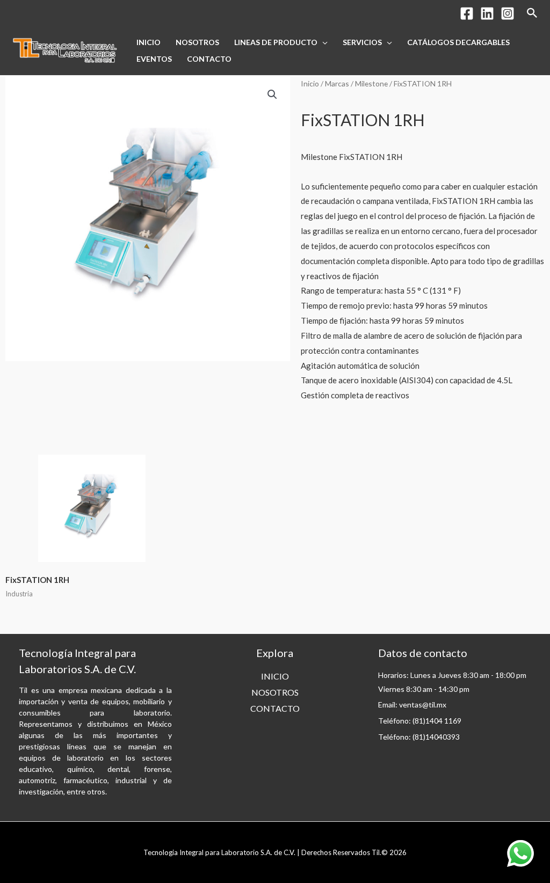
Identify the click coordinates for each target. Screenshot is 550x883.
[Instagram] (508, 13)
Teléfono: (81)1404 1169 (419, 720)
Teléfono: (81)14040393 (419, 736)
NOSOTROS (197, 42)
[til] (64, 49)
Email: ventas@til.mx (412, 704)
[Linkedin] (487, 13)
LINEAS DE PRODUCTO (275, 42)
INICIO (148, 42)
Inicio (310, 83)
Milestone (371, 83)
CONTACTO (209, 58)
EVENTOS (154, 58)
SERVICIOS (362, 42)
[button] (272, 94)
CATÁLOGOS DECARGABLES (458, 42)
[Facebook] (467, 13)
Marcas (337, 83)
